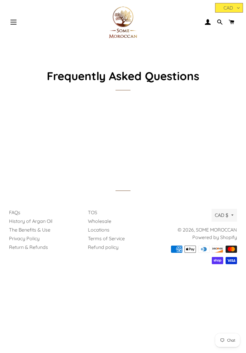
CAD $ (221, 215)
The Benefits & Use (29, 230)
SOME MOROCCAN (216, 230)
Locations (99, 230)
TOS (92, 212)
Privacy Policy (24, 238)
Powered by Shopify (214, 237)
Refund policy (103, 247)
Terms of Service (106, 238)
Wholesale (99, 221)
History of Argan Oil (30, 221)
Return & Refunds (28, 247)
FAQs (14, 212)
